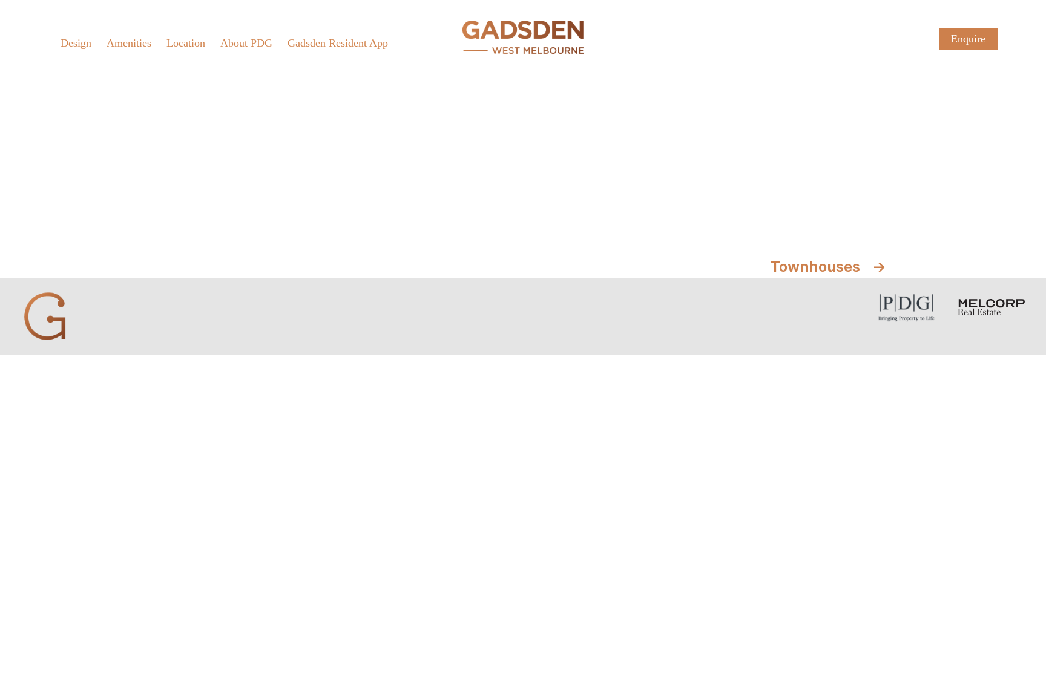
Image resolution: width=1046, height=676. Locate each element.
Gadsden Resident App (338, 43)
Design (76, 43)
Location (185, 43)
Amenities (129, 43)
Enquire (968, 39)
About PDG (246, 43)
